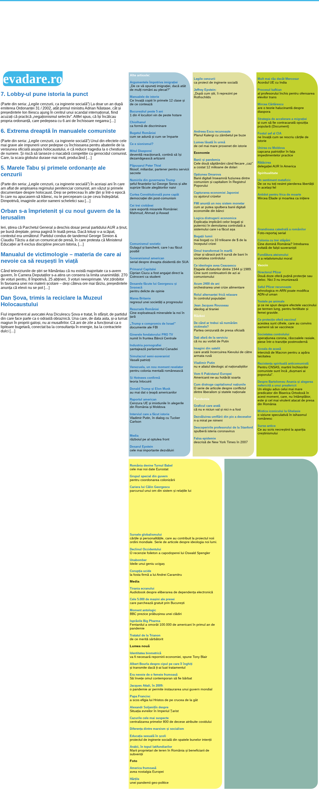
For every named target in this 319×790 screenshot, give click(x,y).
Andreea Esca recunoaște (212, 131)
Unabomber (138, 560)
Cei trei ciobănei (141, 205)
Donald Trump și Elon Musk (150, 388)
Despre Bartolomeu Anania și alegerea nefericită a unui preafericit (285, 383)
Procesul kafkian (270, 89)
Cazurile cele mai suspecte (149, 718)
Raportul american (143, 399)
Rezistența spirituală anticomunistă (283, 363)
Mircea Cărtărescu (271, 104)
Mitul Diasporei (141, 151)
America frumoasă (143, 768)
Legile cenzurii (204, 79)
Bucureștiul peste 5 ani (146, 111)
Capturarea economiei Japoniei (216, 192)
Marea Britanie (140, 298)
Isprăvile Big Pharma (145, 621)
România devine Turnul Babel (151, 465)
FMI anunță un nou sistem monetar (219, 203)
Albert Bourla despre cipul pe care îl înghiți (161, 664)
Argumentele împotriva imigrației (154, 82)
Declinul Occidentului (145, 549)
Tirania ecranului (142, 588)
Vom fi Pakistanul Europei (213, 374)
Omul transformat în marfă (213, 251)
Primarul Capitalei (143, 269)
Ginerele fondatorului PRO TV (151, 334)
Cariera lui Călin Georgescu (150, 487)
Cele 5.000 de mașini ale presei (152, 599)
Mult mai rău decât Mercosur (278, 79)
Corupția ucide (140, 571)
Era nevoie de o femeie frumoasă (153, 674)
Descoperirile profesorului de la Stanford (223, 427)
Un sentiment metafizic (274, 180)
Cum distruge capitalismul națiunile (220, 384)
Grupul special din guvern (149, 476)
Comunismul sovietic (145, 244)
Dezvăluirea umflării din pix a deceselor (222, 416)
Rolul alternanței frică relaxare (215, 294)
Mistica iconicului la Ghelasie (279, 411)
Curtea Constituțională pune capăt (154, 194)
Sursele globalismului (146, 534)
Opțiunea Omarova (207, 174)
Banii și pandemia (207, 160)
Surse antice (267, 426)
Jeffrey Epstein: (205, 89)
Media (134, 435)
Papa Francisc (140, 696)
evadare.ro (33, 78)
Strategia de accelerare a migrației (282, 119)
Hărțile (134, 779)
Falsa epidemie (205, 438)
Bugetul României (143, 133)
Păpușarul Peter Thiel (145, 165)
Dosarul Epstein (141, 446)
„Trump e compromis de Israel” (153, 323)
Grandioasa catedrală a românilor (282, 229)
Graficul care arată (207, 405)
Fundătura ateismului (273, 254)
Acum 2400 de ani (207, 283)
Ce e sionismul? (141, 144)
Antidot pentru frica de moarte (279, 194)
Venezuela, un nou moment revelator (156, 367)
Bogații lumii (203, 236)
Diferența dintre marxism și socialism (157, 728)
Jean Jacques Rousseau (211, 305)
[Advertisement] (159, 36)
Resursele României (144, 309)
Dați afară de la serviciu (211, 337)
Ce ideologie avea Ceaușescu (215, 265)
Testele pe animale (271, 301)
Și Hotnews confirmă (145, 377)
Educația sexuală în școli (148, 736)
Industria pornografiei (145, 345)
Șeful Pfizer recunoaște (274, 287)
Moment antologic (143, 610)
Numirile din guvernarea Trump (152, 180)
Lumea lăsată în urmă (209, 142)
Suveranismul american (147, 258)
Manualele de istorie (144, 96)
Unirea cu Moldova (271, 148)
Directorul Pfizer (269, 272)
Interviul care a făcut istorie (149, 414)
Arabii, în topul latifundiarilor (151, 746)
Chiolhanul (138, 122)
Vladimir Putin (204, 363)
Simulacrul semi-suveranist (150, 356)
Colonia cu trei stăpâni (274, 240)
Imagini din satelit (207, 348)
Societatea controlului (273, 334)
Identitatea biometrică (145, 653)
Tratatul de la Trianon (145, 635)
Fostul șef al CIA (269, 133)
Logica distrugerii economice (215, 218)
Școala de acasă (269, 349)
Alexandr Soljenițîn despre (149, 707)
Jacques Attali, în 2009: (146, 685)
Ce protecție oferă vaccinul (277, 319)
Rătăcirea (264, 162)
